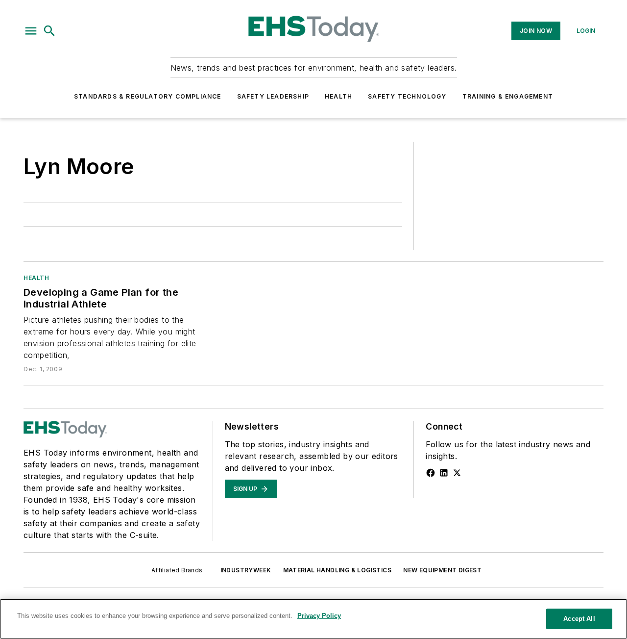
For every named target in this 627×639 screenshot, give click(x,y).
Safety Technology (407, 96)
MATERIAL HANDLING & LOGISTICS (337, 570)
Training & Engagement (507, 96)
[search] (49, 31)
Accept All (579, 618)
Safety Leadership (273, 96)
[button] (31, 31)
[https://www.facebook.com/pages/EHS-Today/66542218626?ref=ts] (430, 473)
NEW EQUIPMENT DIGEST (442, 570)
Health (338, 96)
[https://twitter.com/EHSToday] (457, 473)
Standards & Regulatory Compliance (147, 96)
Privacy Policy (319, 615)
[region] (313, 619)
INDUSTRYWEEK (245, 570)
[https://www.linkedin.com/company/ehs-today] (444, 473)
